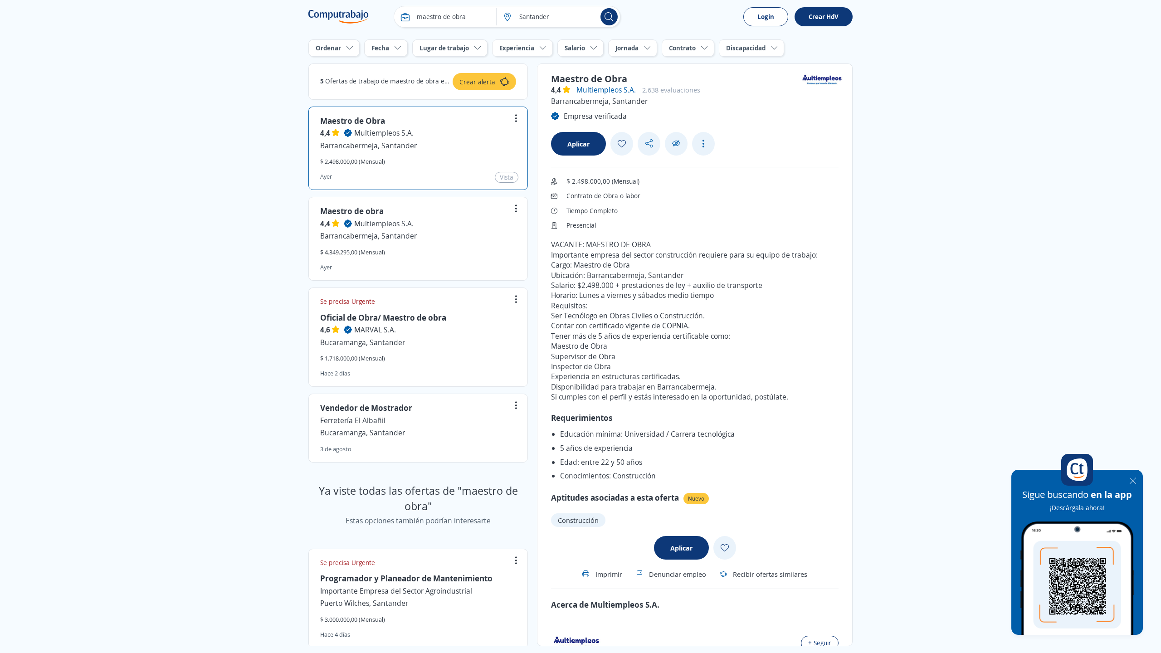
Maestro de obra (352, 210)
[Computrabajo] (338, 17)
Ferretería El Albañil (352, 420)
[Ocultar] (676, 143)
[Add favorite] (621, 144)
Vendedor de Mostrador (366, 407)
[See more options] (703, 144)
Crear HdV (824, 16)
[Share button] (649, 143)
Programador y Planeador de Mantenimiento (406, 578)
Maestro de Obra (352, 120)
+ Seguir (819, 642)
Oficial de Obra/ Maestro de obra (383, 317)
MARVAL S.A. (375, 330)
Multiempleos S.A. (384, 133)
